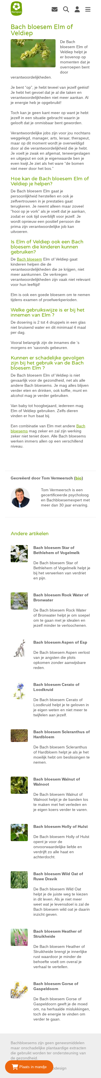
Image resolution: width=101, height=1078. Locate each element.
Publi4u (74, 1068)
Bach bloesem (29, 259)
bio (78, 478)
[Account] (77, 9)
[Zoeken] (66, 9)
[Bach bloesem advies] (16, 8)
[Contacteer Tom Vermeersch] (55, 9)
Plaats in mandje (32, 1067)
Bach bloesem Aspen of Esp (60, 642)
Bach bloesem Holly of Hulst (60, 826)
